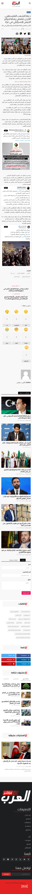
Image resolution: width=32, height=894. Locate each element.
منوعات (28, 840)
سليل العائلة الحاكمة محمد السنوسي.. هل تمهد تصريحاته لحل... (17, 417)
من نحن (28, 815)
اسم (29, 564)
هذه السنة (6, 679)
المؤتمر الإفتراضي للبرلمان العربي (22, 633)
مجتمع (28, 12)
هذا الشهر (15, 679)
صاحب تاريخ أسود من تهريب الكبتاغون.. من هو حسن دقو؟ (17, 524)
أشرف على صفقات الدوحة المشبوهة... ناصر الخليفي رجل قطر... (16, 444)
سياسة (28, 826)
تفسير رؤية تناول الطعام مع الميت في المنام (11, 702)
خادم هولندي (27, 615)
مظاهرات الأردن (21, 273)
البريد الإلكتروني (27, 572)
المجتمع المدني (26, 630)
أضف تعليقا (26, 593)
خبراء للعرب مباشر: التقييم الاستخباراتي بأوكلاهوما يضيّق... (11, 712)
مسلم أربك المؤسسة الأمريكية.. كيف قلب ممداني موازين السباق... (17, 497)
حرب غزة (13, 273)
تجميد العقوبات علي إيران (24, 619)
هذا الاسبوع (26, 679)
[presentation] (4, 744)
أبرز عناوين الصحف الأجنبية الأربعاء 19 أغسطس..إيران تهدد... (11, 722)
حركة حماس (17, 276)
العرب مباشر (28, 420)
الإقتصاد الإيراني (10, 622)
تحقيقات (27, 822)
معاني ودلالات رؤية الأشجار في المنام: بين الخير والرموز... (11, 685)
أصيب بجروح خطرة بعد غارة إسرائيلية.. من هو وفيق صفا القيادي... (16, 551)
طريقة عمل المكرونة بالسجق (23, 637)
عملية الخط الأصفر (25, 626)
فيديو (29, 844)
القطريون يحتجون (14, 611)
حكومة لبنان (19, 622)
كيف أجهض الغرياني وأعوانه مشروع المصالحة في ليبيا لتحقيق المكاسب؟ (16, 298)
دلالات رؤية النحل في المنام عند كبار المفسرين (11, 693)
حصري (28, 819)
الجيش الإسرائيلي (26, 276)
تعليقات (23, 560)
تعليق (29, 579)
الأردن (28, 273)
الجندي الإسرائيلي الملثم (13, 626)
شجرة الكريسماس (25, 611)
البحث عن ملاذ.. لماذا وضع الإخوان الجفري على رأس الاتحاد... (17, 470)
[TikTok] (20, 859)
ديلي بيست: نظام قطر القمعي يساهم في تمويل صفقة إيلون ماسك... (17, 762)
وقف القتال (27, 622)
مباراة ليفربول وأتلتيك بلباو (14, 630)
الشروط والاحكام (24, 886)
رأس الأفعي (18, 615)
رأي (29, 837)
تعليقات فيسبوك (13, 560)
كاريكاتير (28, 848)
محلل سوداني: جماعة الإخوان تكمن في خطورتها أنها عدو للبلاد (16, 290)
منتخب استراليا (12, 619)
